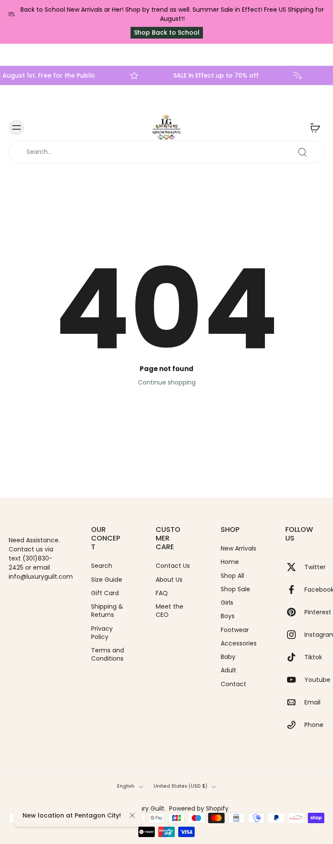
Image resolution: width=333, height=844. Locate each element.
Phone (313, 724)
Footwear (235, 630)
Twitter (315, 567)
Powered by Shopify (199, 808)
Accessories (239, 643)
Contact (233, 684)
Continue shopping (167, 382)
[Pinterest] (294, 612)
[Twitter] (294, 567)
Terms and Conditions (107, 654)
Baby (228, 657)
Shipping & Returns (107, 611)
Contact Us (173, 566)
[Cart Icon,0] (314, 127)
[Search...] (302, 152)
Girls (227, 603)
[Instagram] (294, 634)
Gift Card (105, 593)
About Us (169, 579)
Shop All (232, 575)
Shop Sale (235, 589)
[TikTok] (294, 657)
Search (101, 566)
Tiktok (313, 657)
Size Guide (106, 579)
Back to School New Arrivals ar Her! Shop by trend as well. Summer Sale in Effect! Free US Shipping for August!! (172, 14)
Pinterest (317, 612)
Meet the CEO (169, 611)
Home (230, 562)
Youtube (317, 679)
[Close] (132, 815)
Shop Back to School (166, 32)
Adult (228, 670)
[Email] (294, 702)
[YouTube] (294, 679)
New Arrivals (238, 548)
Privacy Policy (102, 632)
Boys (228, 616)
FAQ (162, 593)
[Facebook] (294, 589)
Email (312, 702)
